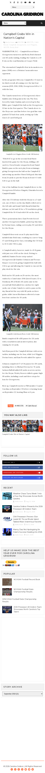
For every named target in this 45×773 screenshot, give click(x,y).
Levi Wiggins (32, 45)
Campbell (12, 45)
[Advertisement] (22, 724)
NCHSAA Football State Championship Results (23, 590)
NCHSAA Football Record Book (27, 579)
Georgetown (21, 45)
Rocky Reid (14, 47)
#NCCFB (30, 42)
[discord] (29, 2)
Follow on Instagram (13, 477)
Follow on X (9, 462)
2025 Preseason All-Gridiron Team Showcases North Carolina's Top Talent (28, 609)
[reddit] (34, 2)
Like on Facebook (11, 467)
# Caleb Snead (31, 406)
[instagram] (21, 2)
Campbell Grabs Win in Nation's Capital (16, 434)
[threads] (17, 2)
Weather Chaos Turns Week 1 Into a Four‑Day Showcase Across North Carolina (28, 496)
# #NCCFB (19, 406)
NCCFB (6, 47)
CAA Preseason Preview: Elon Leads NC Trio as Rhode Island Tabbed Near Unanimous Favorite (27, 519)
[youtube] (25, 2)
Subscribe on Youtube (13, 472)
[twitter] (10, 2)
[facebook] (14, 2)
